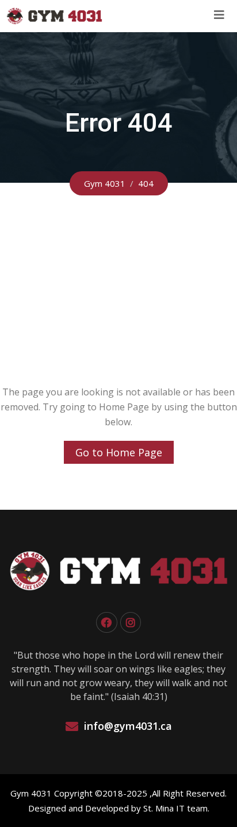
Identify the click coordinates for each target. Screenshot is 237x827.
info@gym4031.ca (128, 726)
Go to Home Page (118, 452)
